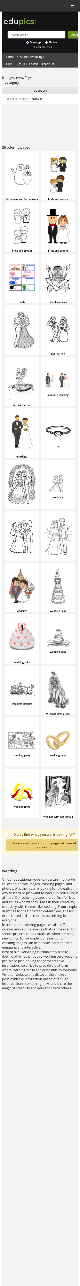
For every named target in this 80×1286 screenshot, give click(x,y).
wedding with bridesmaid (58, 816)
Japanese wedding (58, 395)
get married (58, 353)
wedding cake (22, 662)
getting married (22, 405)
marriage (21, 456)
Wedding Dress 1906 (58, 713)
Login (9, 64)
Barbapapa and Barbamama (22, 199)
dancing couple (22, 356)
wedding (22, 510)
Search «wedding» (32, 57)
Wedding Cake (58, 611)
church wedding (58, 302)
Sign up (21, 64)
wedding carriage (22, 704)
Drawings (35, 42)
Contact (33, 64)
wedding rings (58, 755)
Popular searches (42, 46)
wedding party (22, 755)
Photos (52, 42)
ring (58, 446)
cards (22, 302)
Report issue (49, 64)
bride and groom (58, 199)
